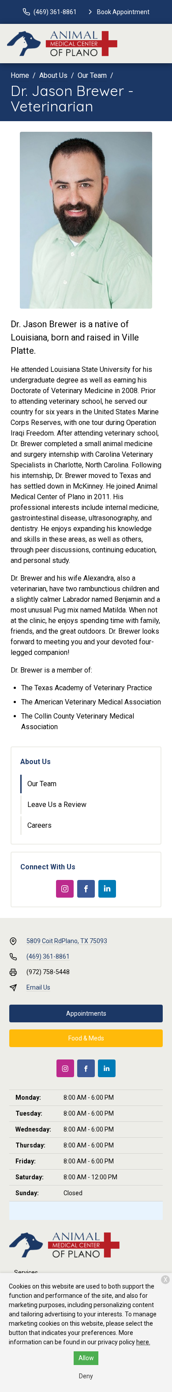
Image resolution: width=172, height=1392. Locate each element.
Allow (86, 1357)
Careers (39, 825)
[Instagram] (65, 889)
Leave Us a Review (56, 804)
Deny (86, 1376)
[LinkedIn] (107, 889)
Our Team (92, 75)
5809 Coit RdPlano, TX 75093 (66, 941)
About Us (53, 75)
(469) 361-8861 (48, 956)
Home (20, 75)
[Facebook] (86, 889)
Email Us (38, 987)
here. (143, 1342)
